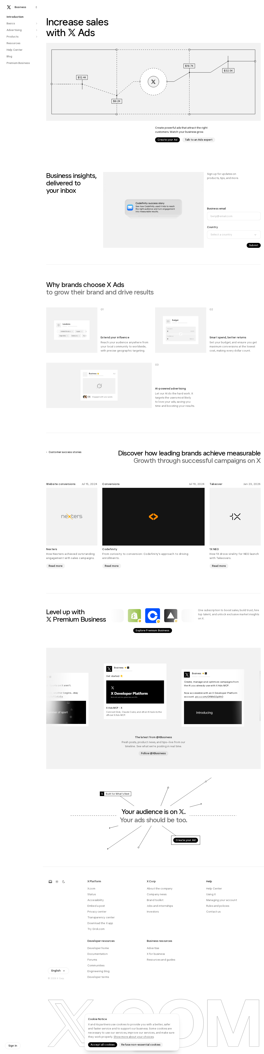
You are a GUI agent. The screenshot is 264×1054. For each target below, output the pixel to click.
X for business (156, 953)
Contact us (213, 911)
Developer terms (98, 977)
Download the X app (100, 923)
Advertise (153, 948)
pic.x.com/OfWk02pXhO (216, 696)
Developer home (98, 948)
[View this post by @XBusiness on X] (64, 699)
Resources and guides (161, 959)
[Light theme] (56, 881)
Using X (211, 894)
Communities (95, 965)
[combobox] (234, 235)
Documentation (97, 953)
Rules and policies (217, 905)
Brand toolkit (155, 900)
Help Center (214, 888)
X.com (91, 888)
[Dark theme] (63, 881)
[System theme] (50, 881)
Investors (153, 911)
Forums (92, 959)
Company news (157, 894)
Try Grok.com (96, 928)
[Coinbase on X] (152, 615)
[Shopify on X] (134, 615)
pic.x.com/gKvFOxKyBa (56, 696)
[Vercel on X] (170, 615)
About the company (159, 888)
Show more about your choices (134, 1036)
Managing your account (221, 900)
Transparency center (101, 917)
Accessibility (95, 900)
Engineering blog (98, 971)
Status (91, 894)
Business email (216, 208)
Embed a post (96, 905)
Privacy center (96, 911)
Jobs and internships (160, 905)
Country (212, 227)
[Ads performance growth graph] (153, 81)
